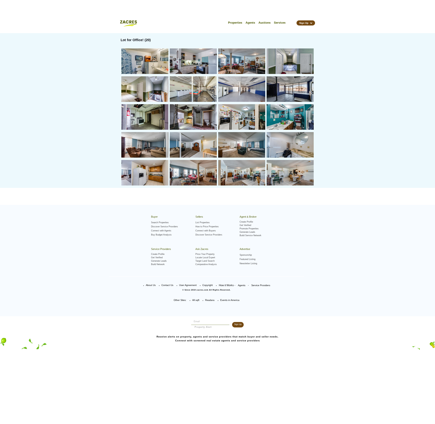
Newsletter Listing (248, 263)
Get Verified (245, 225)
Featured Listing (247, 259)
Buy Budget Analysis (161, 234)
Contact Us (167, 285)
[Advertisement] (217, 399)
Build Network (158, 264)
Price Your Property (205, 254)
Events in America (229, 300)
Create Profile (246, 222)
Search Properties (160, 222)
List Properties (202, 222)
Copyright (207, 285)
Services (279, 22)
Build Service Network (250, 235)
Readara (209, 300)
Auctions (264, 22)
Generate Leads (247, 232)
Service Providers (260, 285)
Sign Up (304, 23)
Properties (235, 22)
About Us (151, 285)
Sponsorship (246, 255)
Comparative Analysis (206, 264)
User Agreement (188, 285)
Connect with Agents (161, 230)
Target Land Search (205, 261)
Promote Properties (249, 228)
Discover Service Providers (164, 226)
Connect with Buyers (205, 230)
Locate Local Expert (205, 257)
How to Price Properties (207, 226)
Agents (250, 22)
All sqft (195, 300)
